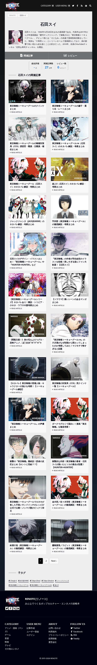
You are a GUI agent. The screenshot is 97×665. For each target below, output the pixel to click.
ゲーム (8, 634)
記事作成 (31, 628)
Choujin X (13, 581)
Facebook (78, 631)
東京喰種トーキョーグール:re (42, 585)
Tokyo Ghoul (36, 581)
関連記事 (28, 55)
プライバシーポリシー (58, 635)
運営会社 (52, 642)
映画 (7, 641)
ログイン (31, 635)
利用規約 (52, 631)
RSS (75, 635)
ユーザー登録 (33, 631)
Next (53, 560)
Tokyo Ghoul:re (48, 581)
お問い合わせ (54, 628)
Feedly (76, 638)
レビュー (72, 55)
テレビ (8, 645)
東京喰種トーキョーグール (19, 585)
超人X (57, 585)
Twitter (76, 628)
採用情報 (52, 638)
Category (46, 5)
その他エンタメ (12, 648)
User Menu (61, 5)
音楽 (7, 638)
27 (48, 65)
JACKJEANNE (24, 581)
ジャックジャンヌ (63, 581)
